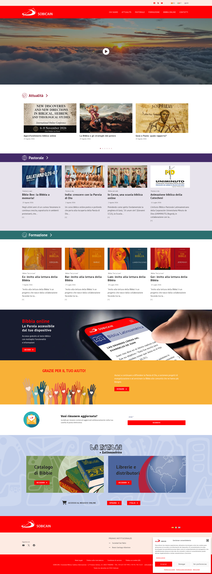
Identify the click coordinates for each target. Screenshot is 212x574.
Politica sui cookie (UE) (133, 560)
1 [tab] (100, 148)
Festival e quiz (27, 191)
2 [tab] (103, 148)
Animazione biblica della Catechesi (166, 196)
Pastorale (36, 157)
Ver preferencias (200, 564)
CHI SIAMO (113, 12)
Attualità (126, 12)
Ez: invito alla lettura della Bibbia (40, 278)
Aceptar (163, 564)
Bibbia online (169, 12)
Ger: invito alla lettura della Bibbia (168, 278)
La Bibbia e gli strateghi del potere (98, 135)
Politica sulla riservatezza (184, 569)
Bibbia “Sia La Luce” (29, 273)
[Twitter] (158, 3)
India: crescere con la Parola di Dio (83, 196)
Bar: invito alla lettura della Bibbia (83, 278)
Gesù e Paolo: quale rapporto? (151, 135)
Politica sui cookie (169, 569)
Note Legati (196, 569)
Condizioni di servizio (115, 560)
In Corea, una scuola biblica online (125, 196)
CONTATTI (183, 12)
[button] (207, 540)
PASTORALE (140, 12)
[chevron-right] (46, 95)
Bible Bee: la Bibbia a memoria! (36, 196)
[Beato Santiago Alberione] (119, 547)
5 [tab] (109, 148)
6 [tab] (111, 148)
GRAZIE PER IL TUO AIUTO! (64, 370)
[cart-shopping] (64, 502)
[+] (23, 217)
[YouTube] (162, 3)
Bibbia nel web (113, 191)
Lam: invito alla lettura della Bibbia (127, 278)
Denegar (182, 564)
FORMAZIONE (154, 12)
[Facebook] (154, 3)
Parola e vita (69, 191)
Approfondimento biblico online (40, 135)
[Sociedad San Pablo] (117, 543)
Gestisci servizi (160, 558)
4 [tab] (107, 148)
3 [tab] (105, 148)
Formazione (38, 234)
